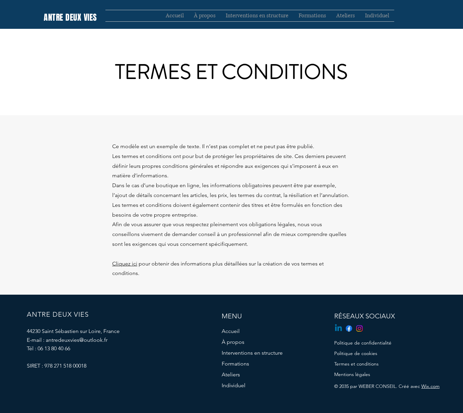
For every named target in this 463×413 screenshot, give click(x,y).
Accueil (231, 331)
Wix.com (430, 386)
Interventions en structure (252, 353)
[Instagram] (359, 328)
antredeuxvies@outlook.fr (76, 340)
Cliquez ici (124, 263)
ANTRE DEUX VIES (70, 17)
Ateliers (231, 374)
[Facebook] (349, 328)
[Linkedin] (338, 328)
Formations (235, 363)
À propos (233, 342)
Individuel (233, 385)
